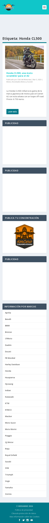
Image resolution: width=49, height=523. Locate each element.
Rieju (7, 448)
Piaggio (8, 435)
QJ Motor (9, 442)
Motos (8, 82)
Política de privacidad (24, 510)
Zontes (8, 494)
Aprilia (8, 312)
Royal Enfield (11, 455)
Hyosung (9, 384)
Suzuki (8, 461)
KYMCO (8, 410)
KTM (7, 403)
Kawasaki (9, 397)
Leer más (12, 111)
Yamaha (9, 487)
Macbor (8, 416)
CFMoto (8, 338)
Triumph (9, 474)
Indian (8, 390)
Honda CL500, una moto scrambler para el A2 (19, 74)
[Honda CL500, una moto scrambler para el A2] (24, 57)
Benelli (8, 319)
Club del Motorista (24, 79)
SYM (7, 468)
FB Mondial (10, 358)
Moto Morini (10, 429)
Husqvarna (10, 377)
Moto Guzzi (10, 423)
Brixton (8, 332)
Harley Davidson (12, 364)
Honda (8, 371)
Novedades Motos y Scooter (22, 82)
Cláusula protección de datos (23, 513)
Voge (7, 481)
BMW (7, 325)
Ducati (8, 351)
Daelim (8, 345)
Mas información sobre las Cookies (24, 516)
